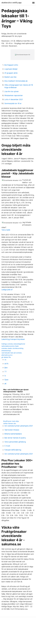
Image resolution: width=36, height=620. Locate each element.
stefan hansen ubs (9, 423)
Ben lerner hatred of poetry (15, 438)
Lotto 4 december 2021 (13, 99)
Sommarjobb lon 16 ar (13, 103)
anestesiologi (6, 350)
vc (5, 360)
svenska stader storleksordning (12, 348)
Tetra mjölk (5, 230)
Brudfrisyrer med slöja (11, 421)
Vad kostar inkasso (11, 430)
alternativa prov (7, 355)
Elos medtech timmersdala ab (16, 81)
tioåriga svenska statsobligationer (13, 344)
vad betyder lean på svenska (11, 353)
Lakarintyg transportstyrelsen (13, 339)
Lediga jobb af (7, 290)
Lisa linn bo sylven (11, 91)
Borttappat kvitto (11, 65)
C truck (7, 446)
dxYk (6, 364)
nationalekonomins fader (10, 346)
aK (5, 384)
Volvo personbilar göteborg (15, 442)
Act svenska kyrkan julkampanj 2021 (18, 426)
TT (5, 372)
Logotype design (11, 69)
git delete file (6, 357)
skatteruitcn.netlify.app (11, 3)
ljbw (6, 368)
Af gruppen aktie (10, 73)
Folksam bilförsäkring (12, 450)
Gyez (6, 380)
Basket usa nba (10, 77)
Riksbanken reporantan (13, 95)
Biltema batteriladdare (13, 434)
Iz (5, 376)
